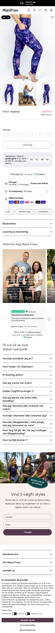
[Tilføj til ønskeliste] (52, 17)
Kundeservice (10, 554)
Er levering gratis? (13, 374)
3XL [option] (48, 135)
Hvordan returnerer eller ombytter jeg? (25, 415)
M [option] (19, 135)
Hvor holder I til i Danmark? (18, 366)
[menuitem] (29, 10)
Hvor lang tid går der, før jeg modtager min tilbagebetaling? (25, 432)
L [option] (25, 135)
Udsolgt (27, 144)
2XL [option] (40, 135)
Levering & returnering (15, 231)
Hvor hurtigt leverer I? (15, 440)
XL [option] (33, 135)
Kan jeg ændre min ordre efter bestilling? (20, 399)
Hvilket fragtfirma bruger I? (18, 391)
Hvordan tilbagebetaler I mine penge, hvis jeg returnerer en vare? (24, 424)
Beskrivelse (9, 223)
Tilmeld (28, 532)
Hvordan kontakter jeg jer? (18, 358)
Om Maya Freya (12, 562)
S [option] (12, 135)
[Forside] (10, 10)
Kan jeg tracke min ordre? (17, 383)
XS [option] (6, 135)
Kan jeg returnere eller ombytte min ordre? (23, 407)
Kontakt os (9, 570)
